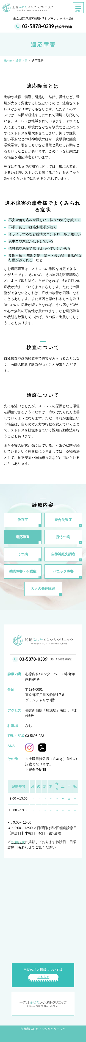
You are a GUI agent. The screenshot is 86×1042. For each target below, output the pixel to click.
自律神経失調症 (63, 554)
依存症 (23, 520)
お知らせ (18, 842)
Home (8, 60)
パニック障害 (63, 571)
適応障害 (23, 537)
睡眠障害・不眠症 (22, 571)
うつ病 (23, 554)
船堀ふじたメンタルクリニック (45, 1029)
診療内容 (22, 60)
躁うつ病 (63, 537)
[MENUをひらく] (78, 7)
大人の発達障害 (43, 588)
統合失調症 (63, 520)
